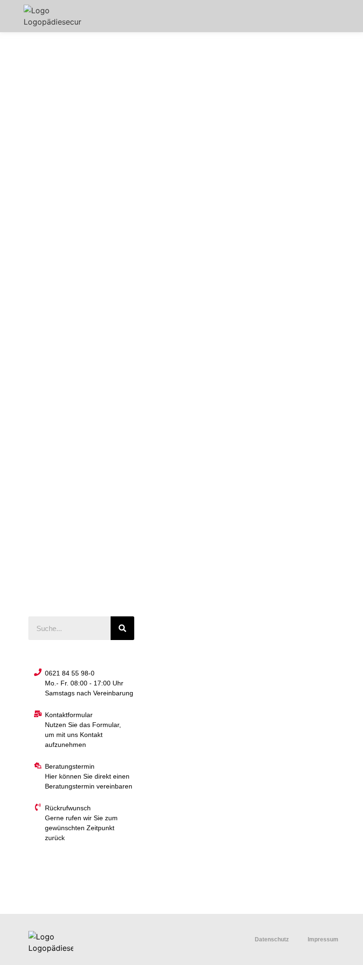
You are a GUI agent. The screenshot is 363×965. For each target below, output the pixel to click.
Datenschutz (272, 939)
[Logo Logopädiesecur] (52, 16)
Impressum (323, 939)
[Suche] (122, 628)
